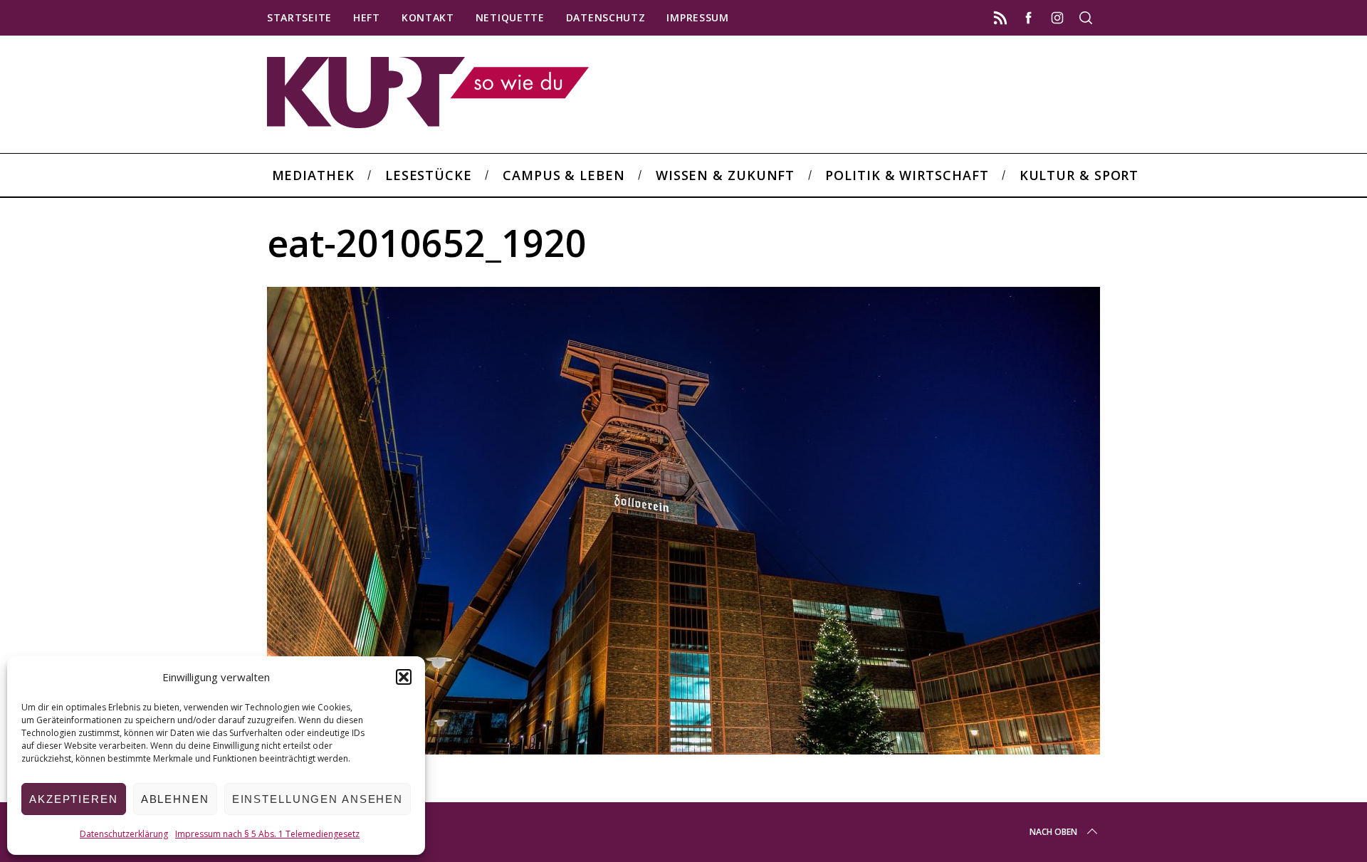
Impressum (697, 17)
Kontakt (428, 17)
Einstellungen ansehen (317, 799)
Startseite (299, 17)
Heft (366, 17)
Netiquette (510, 17)
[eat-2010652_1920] (683, 749)
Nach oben (1053, 832)
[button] (404, 677)
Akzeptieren (73, 799)
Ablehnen (175, 799)
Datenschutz (606, 17)
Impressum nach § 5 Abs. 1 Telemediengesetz (267, 834)
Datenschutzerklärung (124, 834)
